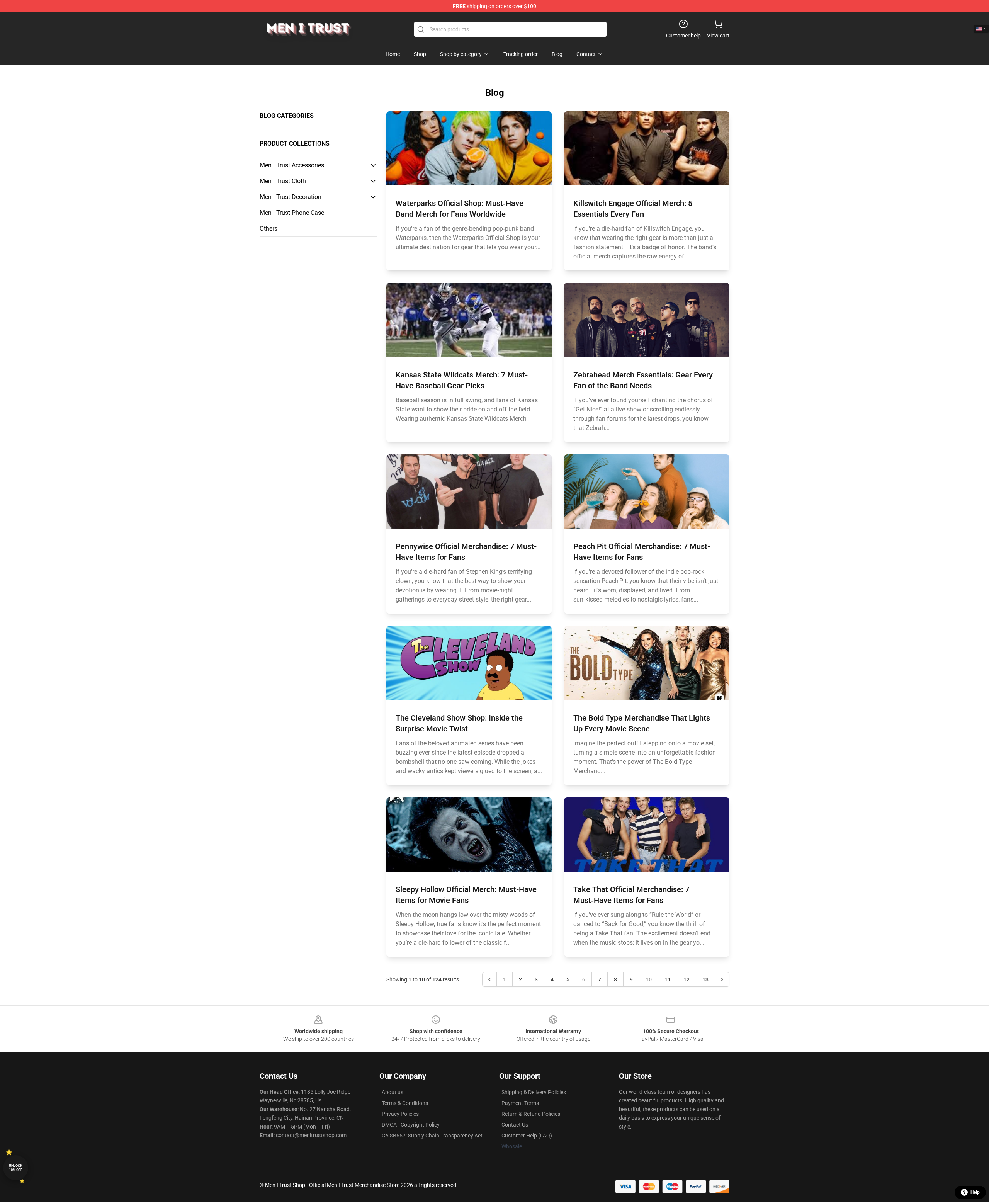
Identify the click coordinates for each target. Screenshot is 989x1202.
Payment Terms (520, 1103)
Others (268, 228)
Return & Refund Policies (530, 1114)
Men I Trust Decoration (290, 197)
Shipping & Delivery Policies (533, 1092)
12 (686, 979)
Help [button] (975, 1192)
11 (667, 979)
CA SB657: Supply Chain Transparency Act (432, 1135)
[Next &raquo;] (722, 979)
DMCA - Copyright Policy (411, 1125)
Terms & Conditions (405, 1103)
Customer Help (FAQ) (526, 1135)
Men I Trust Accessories (292, 165)
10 (649, 979)
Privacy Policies (400, 1114)
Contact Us (514, 1125)
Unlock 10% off (15, 1168)
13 (705, 979)
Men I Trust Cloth (283, 181)
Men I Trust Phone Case (292, 212)
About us (392, 1092)
